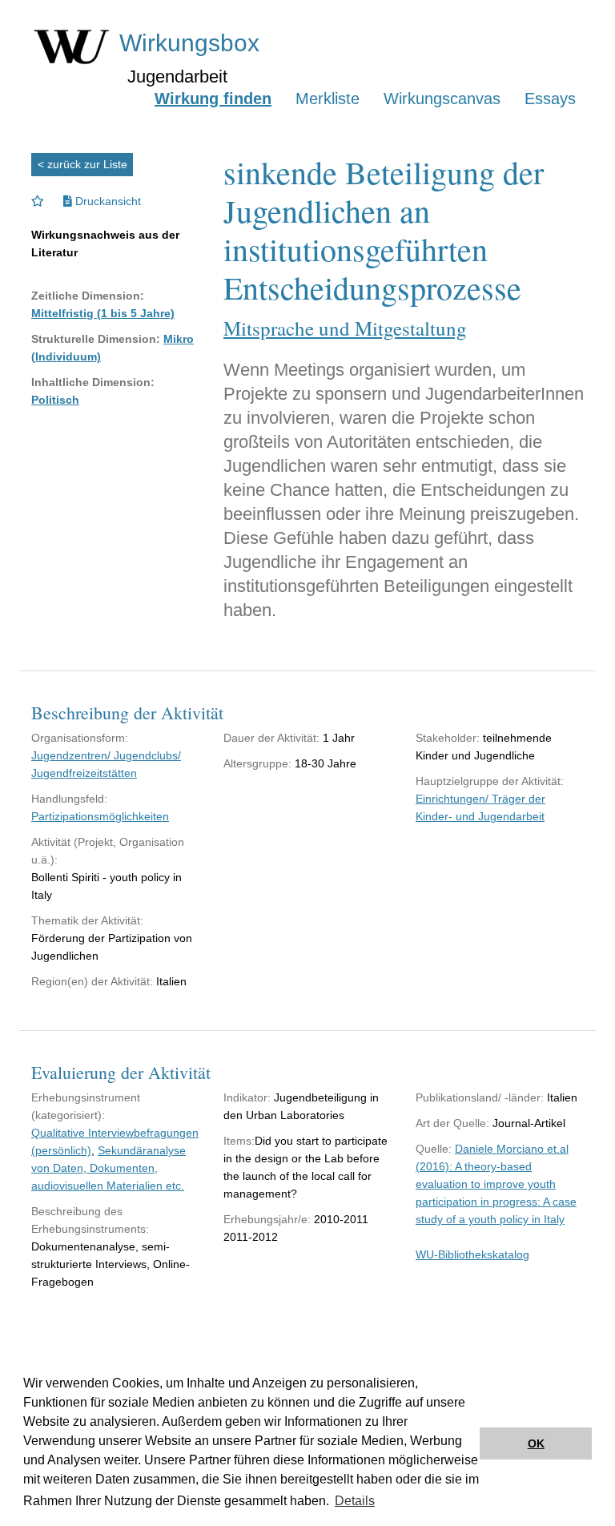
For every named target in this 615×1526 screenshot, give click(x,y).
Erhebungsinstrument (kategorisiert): (85, 1106)
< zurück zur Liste (82, 164)
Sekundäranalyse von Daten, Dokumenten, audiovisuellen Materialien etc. (108, 1168)
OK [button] (536, 1443)
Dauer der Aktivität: (271, 737)
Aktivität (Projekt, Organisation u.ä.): (107, 850)
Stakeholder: (448, 737)
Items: (239, 1140)
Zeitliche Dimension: (87, 295)
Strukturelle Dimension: (95, 338)
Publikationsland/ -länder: (480, 1097)
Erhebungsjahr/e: (267, 1219)
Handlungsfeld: (69, 798)
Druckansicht (106, 201)
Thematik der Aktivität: (87, 920)
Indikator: (247, 1097)
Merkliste (327, 98)
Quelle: (434, 1148)
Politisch (55, 399)
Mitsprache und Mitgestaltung (345, 328)
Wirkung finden (213, 98)
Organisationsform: (79, 737)
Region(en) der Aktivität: (92, 981)
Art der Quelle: (452, 1123)
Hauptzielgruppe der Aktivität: (490, 781)
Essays (550, 98)
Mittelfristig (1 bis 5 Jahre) (103, 313)
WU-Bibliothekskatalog (472, 1254)
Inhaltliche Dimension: (93, 382)
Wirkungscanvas (442, 98)
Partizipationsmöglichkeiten (100, 816)
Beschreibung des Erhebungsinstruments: (90, 1220)
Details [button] (355, 1501)
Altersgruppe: (257, 763)
